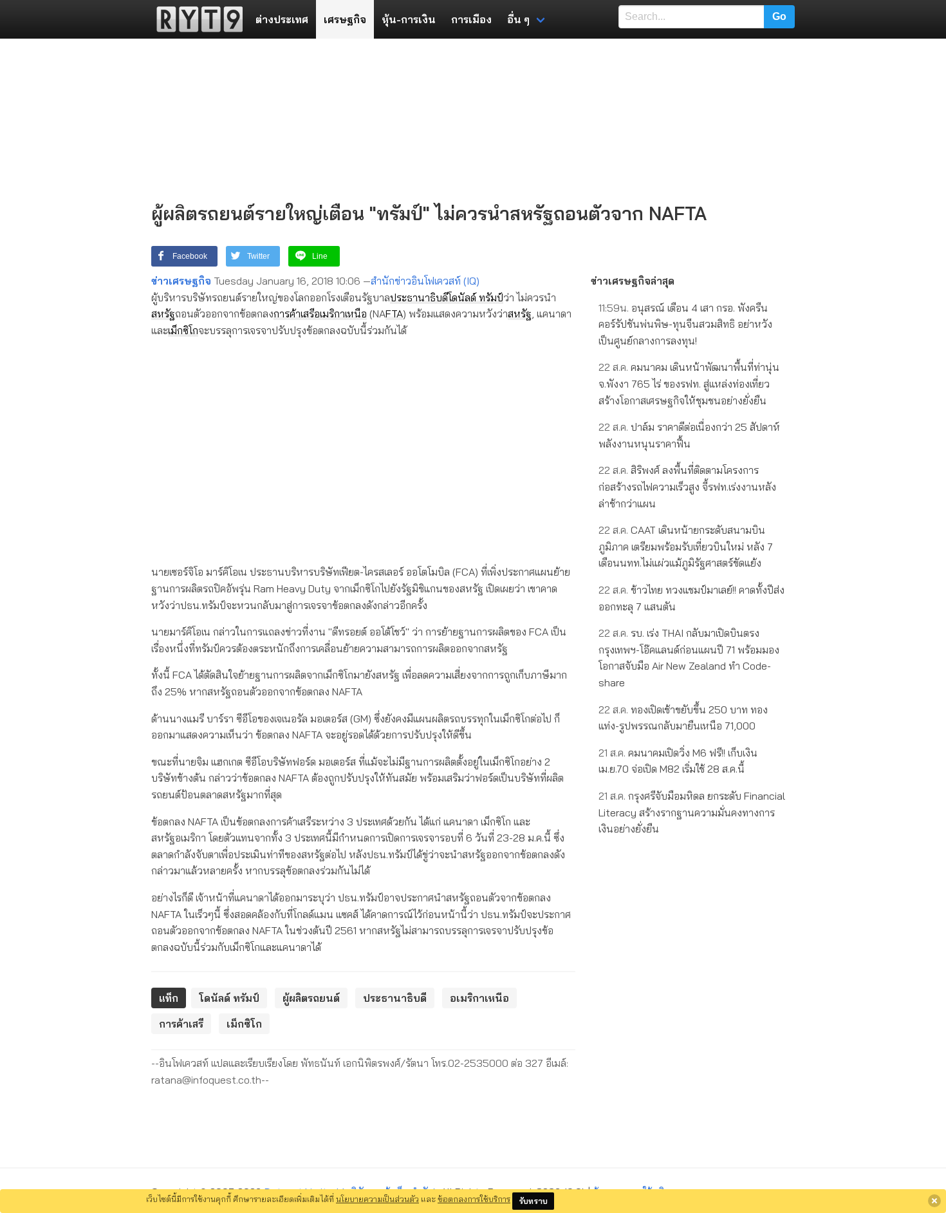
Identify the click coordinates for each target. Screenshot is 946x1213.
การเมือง (471, 19)
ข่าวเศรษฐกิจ (181, 280)
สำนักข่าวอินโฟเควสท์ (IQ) (425, 280)
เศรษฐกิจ (345, 19)
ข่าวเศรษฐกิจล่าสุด (632, 280)
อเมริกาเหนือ (340, 313)
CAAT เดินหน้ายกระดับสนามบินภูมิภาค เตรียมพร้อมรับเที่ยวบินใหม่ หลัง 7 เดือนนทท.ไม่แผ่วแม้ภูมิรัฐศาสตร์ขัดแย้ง (685, 546)
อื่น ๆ (518, 19)
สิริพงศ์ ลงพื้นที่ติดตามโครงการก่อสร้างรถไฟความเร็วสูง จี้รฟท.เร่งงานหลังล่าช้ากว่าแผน (687, 486)
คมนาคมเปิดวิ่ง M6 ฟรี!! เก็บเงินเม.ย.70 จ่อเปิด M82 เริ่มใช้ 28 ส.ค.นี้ (677, 761)
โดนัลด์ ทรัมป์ (475, 297)
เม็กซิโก (183, 330)
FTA (394, 313)
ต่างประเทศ (281, 19)
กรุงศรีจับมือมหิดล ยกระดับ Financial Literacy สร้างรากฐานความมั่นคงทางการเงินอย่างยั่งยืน (691, 812)
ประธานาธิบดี (419, 297)
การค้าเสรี (294, 313)
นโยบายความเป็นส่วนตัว (377, 1199)
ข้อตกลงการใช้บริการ (474, 1199)
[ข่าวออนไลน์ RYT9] (196, 19)
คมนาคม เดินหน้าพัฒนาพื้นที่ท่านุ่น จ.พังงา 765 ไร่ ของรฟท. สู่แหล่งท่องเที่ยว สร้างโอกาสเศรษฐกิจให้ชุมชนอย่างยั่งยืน (688, 383)
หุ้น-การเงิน (409, 19)
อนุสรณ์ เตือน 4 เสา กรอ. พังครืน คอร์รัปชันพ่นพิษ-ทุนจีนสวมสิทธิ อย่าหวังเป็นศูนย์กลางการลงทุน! (685, 324)
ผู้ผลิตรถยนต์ (311, 998)
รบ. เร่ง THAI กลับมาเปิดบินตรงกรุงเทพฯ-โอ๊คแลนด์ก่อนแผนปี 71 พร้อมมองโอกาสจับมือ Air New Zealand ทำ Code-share (688, 657)
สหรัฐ (163, 313)
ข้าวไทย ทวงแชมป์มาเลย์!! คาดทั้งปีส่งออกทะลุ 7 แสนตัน (691, 598)
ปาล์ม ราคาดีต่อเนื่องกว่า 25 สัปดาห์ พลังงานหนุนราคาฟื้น (689, 435)
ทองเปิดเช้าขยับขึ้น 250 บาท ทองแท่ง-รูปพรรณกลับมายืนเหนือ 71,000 (683, 718)
